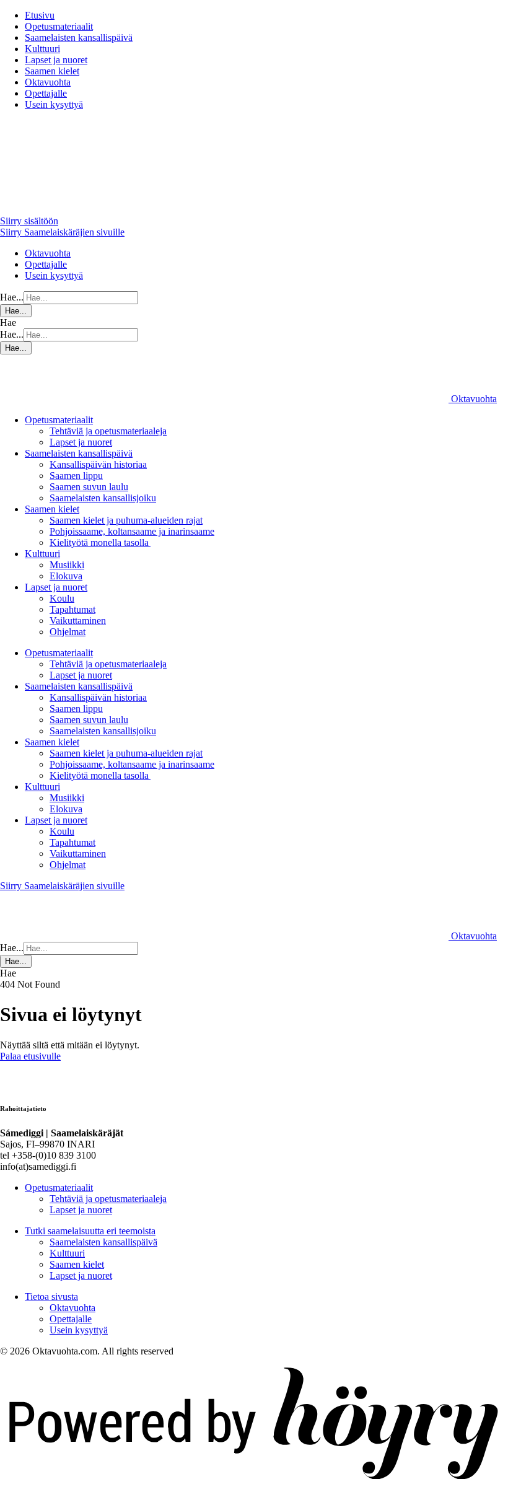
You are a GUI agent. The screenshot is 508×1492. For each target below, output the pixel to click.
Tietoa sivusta (51, 1296)
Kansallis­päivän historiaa (98, 464)
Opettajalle (46, 93)
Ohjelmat (67, 631)
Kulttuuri (42, 48)
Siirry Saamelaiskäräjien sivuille (62, 232)
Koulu (62, 598)
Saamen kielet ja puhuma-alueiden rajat (126, 520)
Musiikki (67, 565)
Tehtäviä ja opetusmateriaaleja (108, 431)
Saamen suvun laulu (89, 486)
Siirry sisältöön (29, 221)
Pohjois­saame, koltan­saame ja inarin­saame (132, 531)
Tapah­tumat (72, 609)
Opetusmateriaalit (59, 26)
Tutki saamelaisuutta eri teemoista (90, 1231)
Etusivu (40, 15)
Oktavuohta (48, 82)
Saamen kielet (52, 71)
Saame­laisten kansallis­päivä (79, 37)
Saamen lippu (76, 475)
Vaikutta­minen (78, 620)
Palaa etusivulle (30, 1056)
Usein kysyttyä (54, 104)
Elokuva (66, 576)
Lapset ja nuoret (56, 60)
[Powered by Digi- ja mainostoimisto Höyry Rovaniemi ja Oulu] (254, 1486)
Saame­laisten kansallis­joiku (103, 498)
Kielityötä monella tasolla (100, 542)
